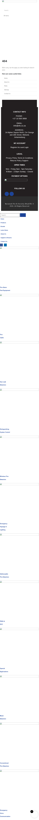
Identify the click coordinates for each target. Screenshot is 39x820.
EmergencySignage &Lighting (3, 527)
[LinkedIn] (12, 194)
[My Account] (3, 13)
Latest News (4, 230)
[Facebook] (7, 194)
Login (26, 147)
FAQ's (5, 86)
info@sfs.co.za (19, 126)
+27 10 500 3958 (19, 119)
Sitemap (6, 89)
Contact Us (7, 93)
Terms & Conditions (25, 158)
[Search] (26, 10)
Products (3, 222)
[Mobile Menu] (3, 54)
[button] (1, 212)
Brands (3, 226)
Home (6, 78)
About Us (6, 82)
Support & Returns (6, 237)
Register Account (17, 147)
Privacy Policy (11, 158)
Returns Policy (16, 161)
